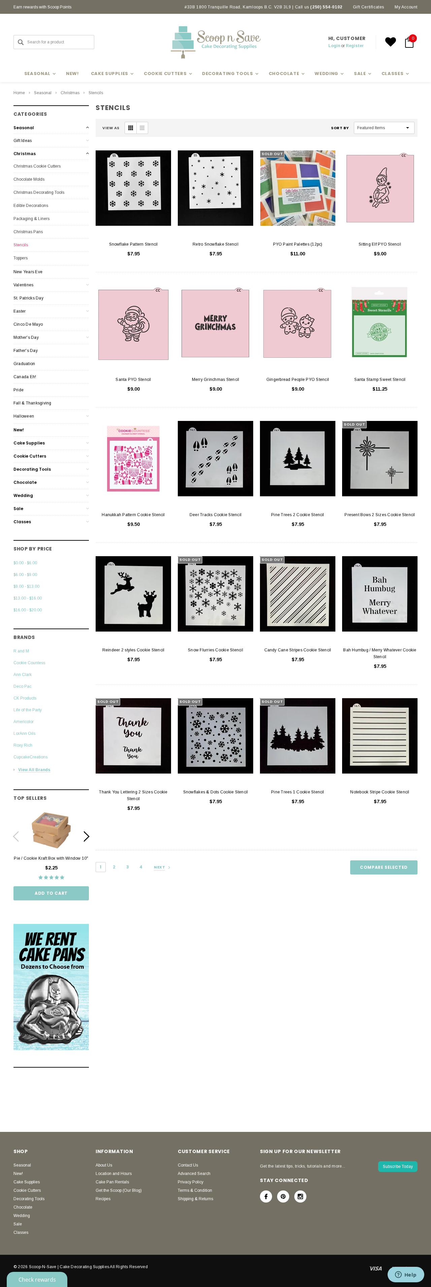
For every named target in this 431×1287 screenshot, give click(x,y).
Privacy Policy (190, 1182)
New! (72, 73)
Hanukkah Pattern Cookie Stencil (133, 514)
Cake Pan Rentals (112, 1182)
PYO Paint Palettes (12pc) (298, 244)
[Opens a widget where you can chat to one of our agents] (405, 1275)
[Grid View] (130, 128)
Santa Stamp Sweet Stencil (380, 379)
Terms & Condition (195, 1190)
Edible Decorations (30, 205)
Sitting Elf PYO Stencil (380, 244)
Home (19, 93)
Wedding (23, 495)
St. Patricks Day (28, 298)
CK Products (24, 698)
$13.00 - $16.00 (27, 598)
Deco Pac (22, 686)
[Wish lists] (390, 42)
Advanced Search (194, 1173)
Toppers (20, 258)
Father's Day (25, 350)
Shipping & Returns (195, 1198)
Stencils (96, 93)
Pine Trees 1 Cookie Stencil (297, 792)
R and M (21, 651)
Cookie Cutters (29, 456)
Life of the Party (27, 710)
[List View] (142, 128)
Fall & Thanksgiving (32, 403)
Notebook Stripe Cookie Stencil (379, 792)
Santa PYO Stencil (133, 379)
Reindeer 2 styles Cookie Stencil (133, 650)
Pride (18, 390)
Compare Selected (384, 867)
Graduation (24, 363)
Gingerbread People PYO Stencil (297, 379)
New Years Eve (27, 272)
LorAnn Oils (24, 733)
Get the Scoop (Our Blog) (119, 1190)
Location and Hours (114, 1173)
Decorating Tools (32, 469)
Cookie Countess (29, 662)
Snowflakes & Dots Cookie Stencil (215, 792)
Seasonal (43, 93)
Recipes (103, 1198)
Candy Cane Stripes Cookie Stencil (297, 650)
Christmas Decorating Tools (38, 192)
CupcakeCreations (30, 757)
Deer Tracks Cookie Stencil (215, 514)
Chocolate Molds (28, 179)
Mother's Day (26, 337)
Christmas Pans (28, 231)
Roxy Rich (22, 745)
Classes (22, 522)
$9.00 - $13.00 (26, 586)
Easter (19, 311)
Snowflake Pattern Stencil (133, 244)
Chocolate (25, 482)
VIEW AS (111, 128)
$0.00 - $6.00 (25, 563)
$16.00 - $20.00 (27, 610)
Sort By (340, 128)
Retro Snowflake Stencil (215, 244)
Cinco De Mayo (28, 324)
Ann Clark (22, 674)
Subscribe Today (398, 1166)
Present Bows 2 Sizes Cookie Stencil (379, 514)
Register (355, 45)
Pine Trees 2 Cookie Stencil (297, 514)
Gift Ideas (22, 140)
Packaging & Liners (31, 218)
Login (334, 45)
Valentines (23, 285)
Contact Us (188, 1165)
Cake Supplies (29, 443)
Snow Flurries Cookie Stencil (215, 650)
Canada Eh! (24, 376)
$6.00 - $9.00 (25, 574)
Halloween (23, 416)
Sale (18, 508)
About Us (104, 1165)
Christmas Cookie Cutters (37, 166)
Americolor (23, 721)
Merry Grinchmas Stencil (215, 379)
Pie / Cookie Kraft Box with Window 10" (51, 858)
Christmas (70, 93)
